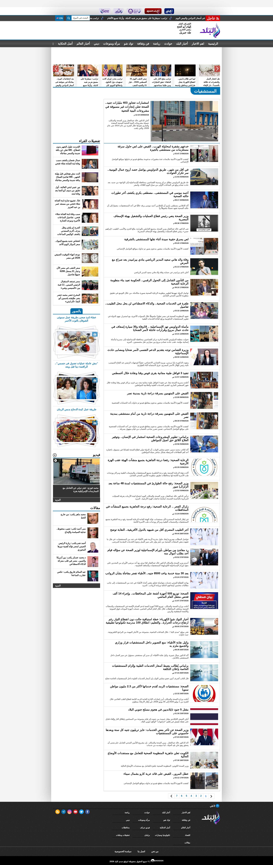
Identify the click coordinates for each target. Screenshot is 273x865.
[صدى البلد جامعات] (134, 11)
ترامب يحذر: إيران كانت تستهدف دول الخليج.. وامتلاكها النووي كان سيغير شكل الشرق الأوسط (145, 18)
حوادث (168, 43)
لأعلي (213, 806)
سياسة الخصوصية (123, 851)
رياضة (156, 43)
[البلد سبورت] (153, 11)
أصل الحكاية (65, 43)
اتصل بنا (141, 851)
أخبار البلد (182, 43)
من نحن (155, 851)
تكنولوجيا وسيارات (162, 835)
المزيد (58, 500)
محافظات (126, 827)
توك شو (128, 43)
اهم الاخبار (198, 43)
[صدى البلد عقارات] (118, 11)
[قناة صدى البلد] (169, 11)
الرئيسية (213, 43)
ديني (96, 43)
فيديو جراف (145, 827)
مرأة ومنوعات (111, 43)
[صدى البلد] (210, 30)
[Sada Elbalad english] (104, 11)
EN (61, 18)
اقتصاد (187, 835)
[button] (217, 69)
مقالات (187, 843)
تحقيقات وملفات (123, 835)
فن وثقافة (143, 43)
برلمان (147, 835)
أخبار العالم (83, 43)
